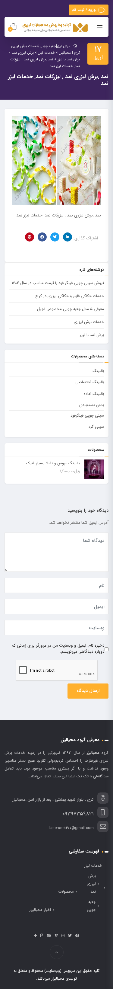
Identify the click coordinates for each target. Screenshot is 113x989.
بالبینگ (98, 371)
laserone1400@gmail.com (71, 828)
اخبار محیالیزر (40, 910)
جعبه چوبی (91, 906)
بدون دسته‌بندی (91, 405)
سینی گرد (96, 427)
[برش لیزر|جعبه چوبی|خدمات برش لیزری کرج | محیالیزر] (55, 27)
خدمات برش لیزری (89, 322)
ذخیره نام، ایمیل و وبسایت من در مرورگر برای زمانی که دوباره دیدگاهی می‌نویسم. (58, 648)
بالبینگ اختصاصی (89, 382)
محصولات (66, 891)
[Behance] (49, 935)
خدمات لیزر (93, 866)
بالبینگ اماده (94, 394)
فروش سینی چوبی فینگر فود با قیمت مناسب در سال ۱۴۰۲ (58, 283)
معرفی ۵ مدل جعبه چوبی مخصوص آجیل (70, 309)
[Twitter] (70, 935)
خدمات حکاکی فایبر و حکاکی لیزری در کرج (69, 296)
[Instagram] (63, 935)
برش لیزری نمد (91, 884)
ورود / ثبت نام (84, 10)
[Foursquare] (42, 935)
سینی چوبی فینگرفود (87, 415)
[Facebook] (77, 935)
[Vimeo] (56, 935)
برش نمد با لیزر (92, 335)
